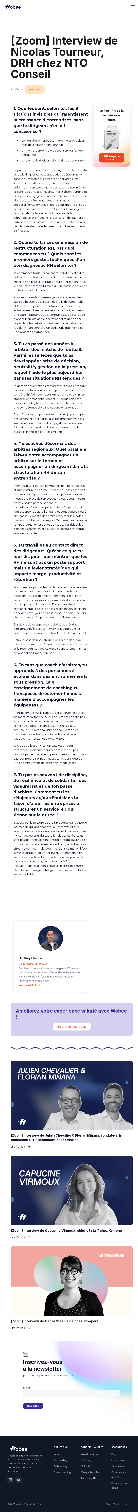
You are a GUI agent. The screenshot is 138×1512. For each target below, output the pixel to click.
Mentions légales (122, 1504)
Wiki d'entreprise (90, 1454)
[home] (13, 6)
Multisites (86, 1466)
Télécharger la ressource (112, 158)
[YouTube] (18, 1480)
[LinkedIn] (10, 1480)
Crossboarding (62, 1472)
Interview (34, 89)
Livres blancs (118, 1460)
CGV (108, 1504)
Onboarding (60, 1460)
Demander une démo (119, 1485)
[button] (132, 7)
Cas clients (117, 1466)
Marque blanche (90, 1472)
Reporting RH (88, 1478)
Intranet (58, 1454)
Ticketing (86, 1460)
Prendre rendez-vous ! (71, 1026)
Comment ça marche (118, 1474)
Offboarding (60, 1466)
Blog (113, 1454)
